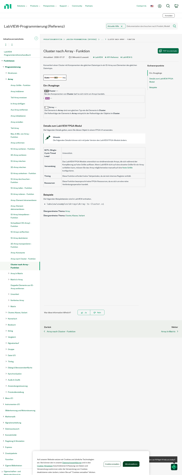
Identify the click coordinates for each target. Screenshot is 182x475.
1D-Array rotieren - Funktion (22, 194)
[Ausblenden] (36, 38)
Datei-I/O (12, 355)
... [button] (102, 39)
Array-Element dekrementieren (17, 207)
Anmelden (169, 15)
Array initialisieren (18, 115)
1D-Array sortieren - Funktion (23, 148)
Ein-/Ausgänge (155, 72)
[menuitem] (22, 6)
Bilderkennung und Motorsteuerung (20, 410)
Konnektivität (11, 434)
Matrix (13, 306)
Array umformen (18, 142)
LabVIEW (99, 57)
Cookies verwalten (112, 463)
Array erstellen (17, 121)
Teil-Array (15, 128)
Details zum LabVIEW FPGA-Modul (161, 80)
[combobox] (138, 26)
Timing (11, 361)
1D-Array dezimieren (19, 237)
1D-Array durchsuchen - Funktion (21, 180)
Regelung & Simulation (14, 440)
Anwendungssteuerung (18, 385)
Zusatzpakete (11, 453)
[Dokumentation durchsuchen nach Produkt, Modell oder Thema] (174, 26)
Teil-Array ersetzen (19, 97)
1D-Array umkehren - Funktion (23, 173)
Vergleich (12, 336)
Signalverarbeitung (13, 422)
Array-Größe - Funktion (20, 85)
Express (8, 447)
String (10, 330)
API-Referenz (112, 57)
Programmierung (13, 66)
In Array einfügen (18, 103)
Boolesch (12, 324)
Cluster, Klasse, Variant (17, 312)
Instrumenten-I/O (12, 404)
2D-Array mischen (18, 167)
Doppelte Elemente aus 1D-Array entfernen (22, 287)
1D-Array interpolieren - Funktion (20, 216)
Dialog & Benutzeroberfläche (20, 367)
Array (10, 79)
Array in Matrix (17, 273)
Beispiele (153, 87)
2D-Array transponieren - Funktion (21, 245)
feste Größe (127, 167)
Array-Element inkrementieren (24, 200)
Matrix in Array (17, 279)
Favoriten (9, 459)
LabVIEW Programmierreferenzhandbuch (17, 53)
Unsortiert (15, 294)
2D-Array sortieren (18, 154)
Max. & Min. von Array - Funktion (20, 135)
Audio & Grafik (14, 379)
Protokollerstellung (16, 392)
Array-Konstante (18, 252)
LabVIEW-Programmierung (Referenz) (81, 39)
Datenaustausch (12, 428)
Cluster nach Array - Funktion (20, 266)
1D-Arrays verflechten (20, 231)
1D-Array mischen (18, 161)
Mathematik (10, 416)
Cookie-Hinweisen (45, 465)
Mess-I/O (9, 398)
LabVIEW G (127, 57)
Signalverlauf (13, 343)
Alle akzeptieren (131, 463)
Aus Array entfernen (19, 109)
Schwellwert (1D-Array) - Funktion (21, 224)
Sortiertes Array (17, 300)
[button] (121, 26)
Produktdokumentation (52, 39)
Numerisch (12, 318)
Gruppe (11, 349)
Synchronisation (15, 373)
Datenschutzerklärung (71, 462)
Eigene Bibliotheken (13, 465)
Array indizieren (17, 91)
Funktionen (9, 60)
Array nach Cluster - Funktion (23, 258)
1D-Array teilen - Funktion (21, 187)
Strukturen (12, 72)
